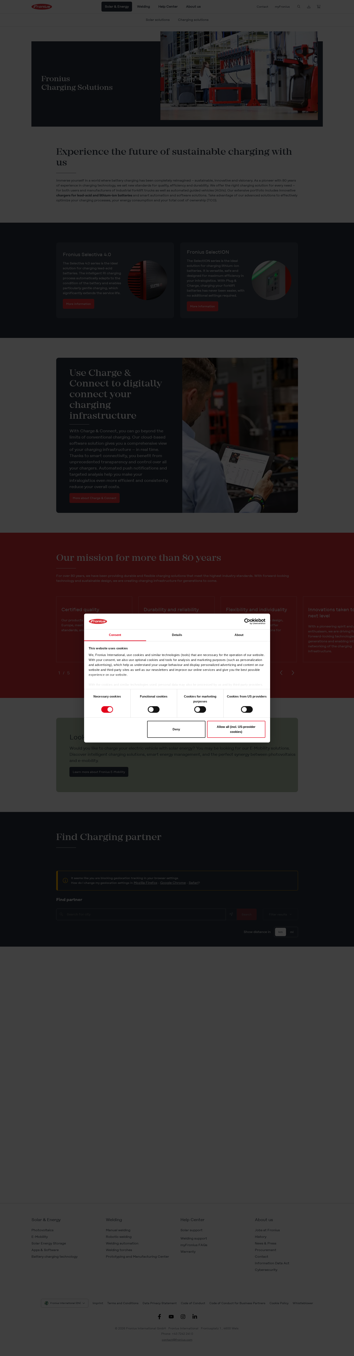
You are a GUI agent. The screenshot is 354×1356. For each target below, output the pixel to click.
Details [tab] (177, 635)
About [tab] (239, 635)
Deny (176, 729)
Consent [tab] (115, 635)
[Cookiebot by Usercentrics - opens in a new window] (247, 621)
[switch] (154, 709)
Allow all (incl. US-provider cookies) (236, 729)
